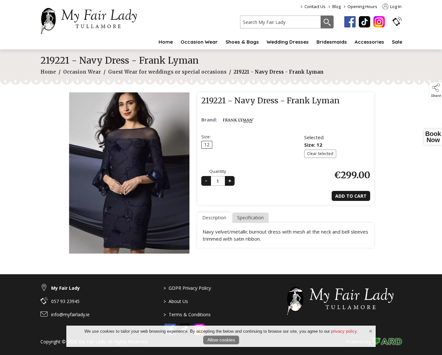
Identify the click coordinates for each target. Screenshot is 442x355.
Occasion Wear (199, 42)
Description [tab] (214, 217)
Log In (395, 6)
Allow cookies (221, 339)
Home (166, 42)
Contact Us (315, 6)
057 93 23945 (65, 301)
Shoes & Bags (242, 42)
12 (206, 144)
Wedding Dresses (288, 42)
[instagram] (379, 21)
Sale (397, 42)
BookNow (433, 137)
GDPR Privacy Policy (187, 288)
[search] (280, 22)
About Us (176, 301)
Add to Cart (351, 196)
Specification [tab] (250, 217)
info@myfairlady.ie (70, 314)
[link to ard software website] (387, 342)
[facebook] (350, 21)
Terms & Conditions (187, 314)
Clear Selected (320, 153)
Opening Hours (362, 6)
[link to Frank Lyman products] (238, 120)
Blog (336, 6)
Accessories (369, 42)
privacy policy (344, 331)
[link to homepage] (92, 19)
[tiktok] (364, 21)
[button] (397, 21)
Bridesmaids (331, 42)
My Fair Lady (65, 288)
